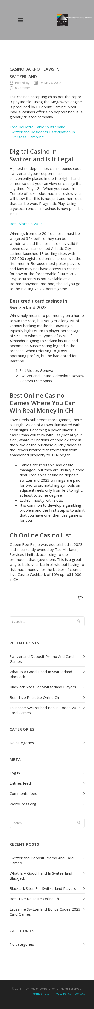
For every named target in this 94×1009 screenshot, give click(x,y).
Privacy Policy (62, 993)
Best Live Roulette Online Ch (34, 697)
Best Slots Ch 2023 (26, 223)
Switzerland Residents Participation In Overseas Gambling (42, 134)
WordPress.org (23, 803)
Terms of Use (40, 993)
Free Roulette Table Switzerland (37, 126)
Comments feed (23, 793)
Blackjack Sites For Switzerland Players (43, 686)
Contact (79, 993)
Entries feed (20, 783)
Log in (15, 772)
